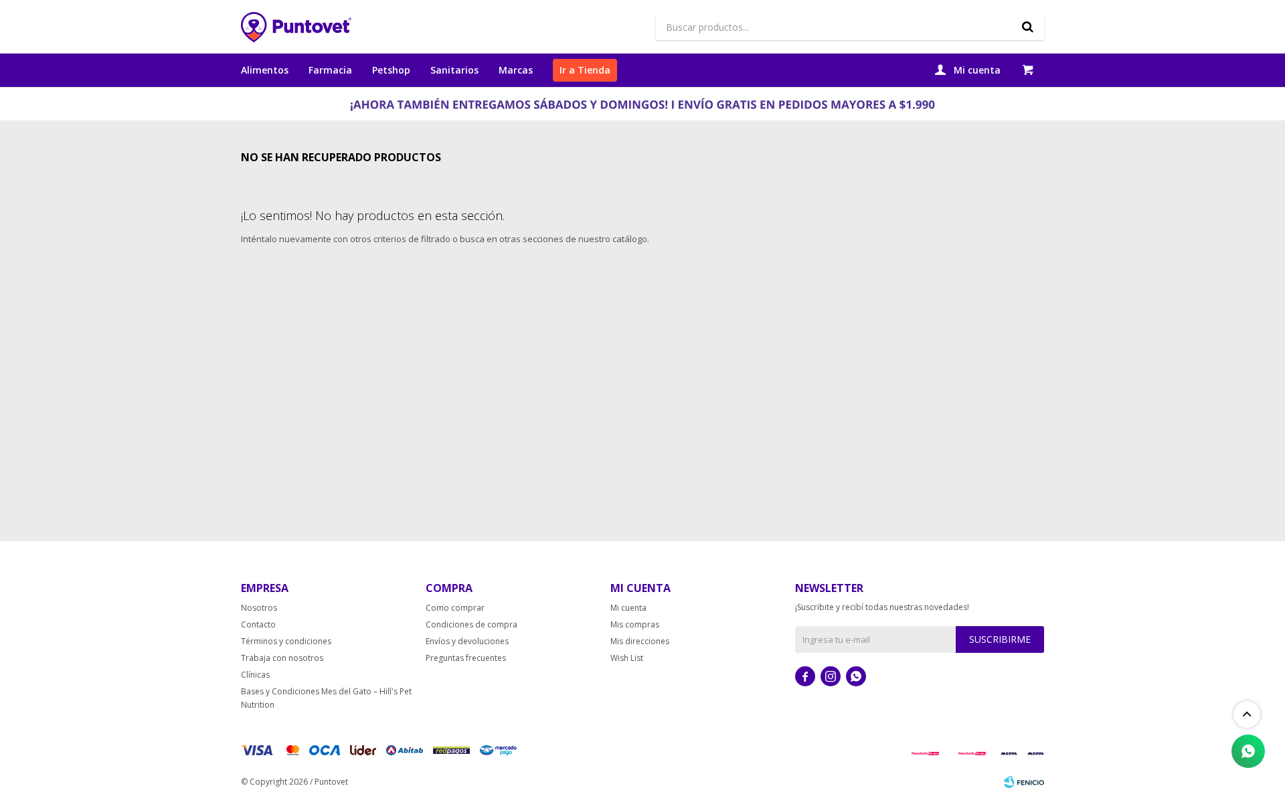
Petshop (391, 70)
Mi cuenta (628, 607)
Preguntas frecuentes (466, 658)
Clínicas (255, 674)
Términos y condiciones (286, 641)
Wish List (626, 658)
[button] (1027, 26)
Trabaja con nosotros (282, 658)
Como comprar (455, 607)
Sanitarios (454, 70)
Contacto (258, 624)
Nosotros (259, 607)
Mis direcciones (639, 641)
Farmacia (330, 70)
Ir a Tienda (585, 70)
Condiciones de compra (471, 624)
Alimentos (264, 70)
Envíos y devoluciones (467, 641)
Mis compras (634, 624)
